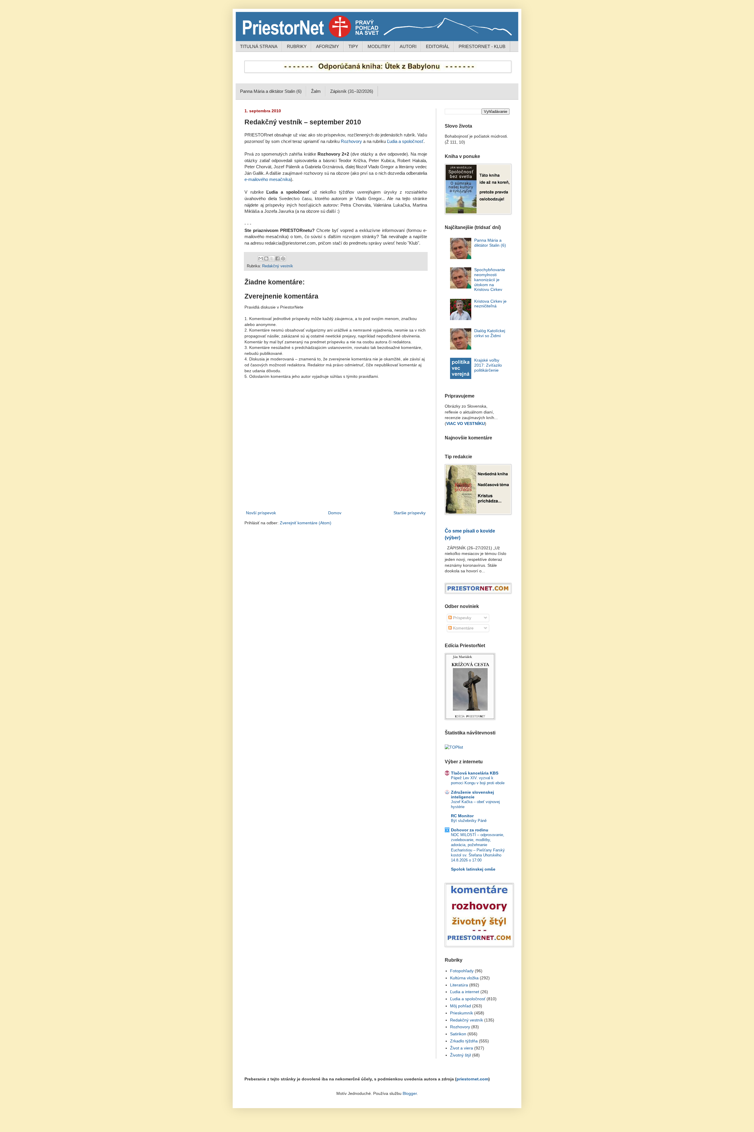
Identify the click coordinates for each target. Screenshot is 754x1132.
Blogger (410, 1093)
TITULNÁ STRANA (258, 46)
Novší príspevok (261, 512)
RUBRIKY (297, 46)
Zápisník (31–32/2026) (351, 91)
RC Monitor (462, 815)
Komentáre (463, 628)
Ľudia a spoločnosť (405, 141)
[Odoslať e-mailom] (261, 258)
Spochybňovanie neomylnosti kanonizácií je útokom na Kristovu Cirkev (489, 279)
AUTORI (408, 46)
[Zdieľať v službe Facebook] (277, 258)
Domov (334, 512)
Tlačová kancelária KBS (474, 773)
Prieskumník (461, 1013)
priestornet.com (472, 1079)
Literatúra (459, 985)
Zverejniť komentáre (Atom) (305, 522)
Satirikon (458, 1034)
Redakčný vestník (277, 266)
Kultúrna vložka (464, 978)
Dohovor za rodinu (469, 830)
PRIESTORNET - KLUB (482, 46)
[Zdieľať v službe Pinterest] (283, 258)
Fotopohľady (462, 970)
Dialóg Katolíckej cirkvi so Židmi (489, 333)
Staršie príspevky (409, 512)
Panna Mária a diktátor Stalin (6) (271, 91)
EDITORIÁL (437, 46)
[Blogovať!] (266, 258)
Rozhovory (351, 141)
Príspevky (461, 617)
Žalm (316, 91)
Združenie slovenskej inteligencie (472, 794)
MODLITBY (379, 46)
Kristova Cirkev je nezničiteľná (490, 304)
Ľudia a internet (464, 991)
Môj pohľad (460, 1006)
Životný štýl (460, 1055)
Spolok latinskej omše (473, 869)
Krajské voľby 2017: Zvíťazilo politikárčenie (488, 365)
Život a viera (461, 1048)
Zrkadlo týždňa (464, 1041)
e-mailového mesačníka (267, 179)
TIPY (353, 46)
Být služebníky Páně (469, 820)
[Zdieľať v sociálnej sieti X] (272, 258)
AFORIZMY (327, 46)
